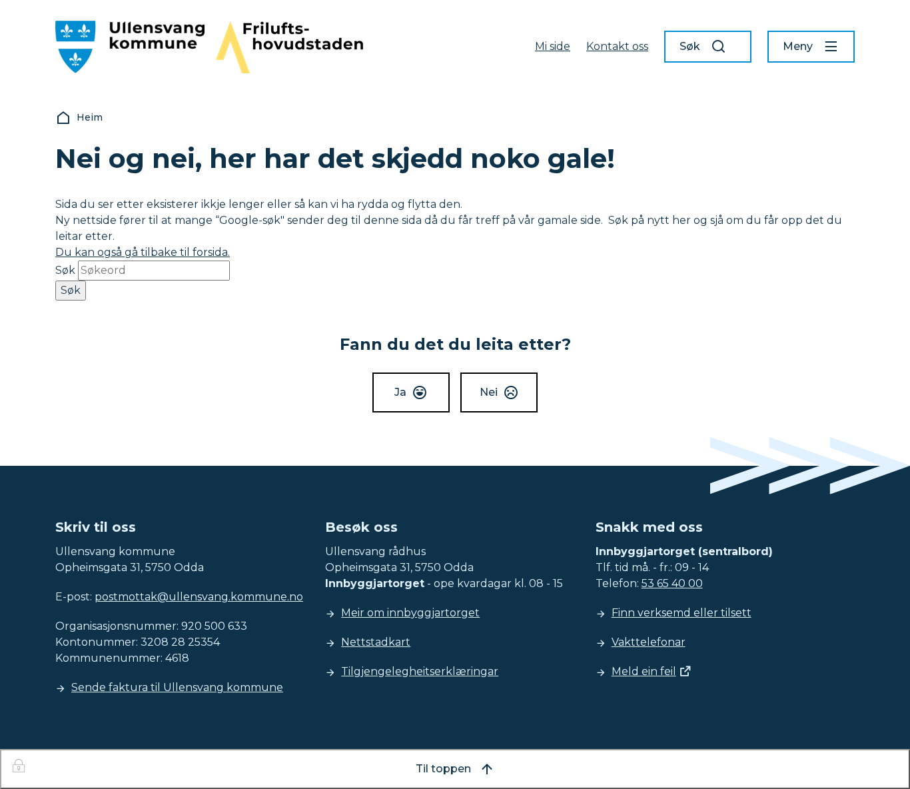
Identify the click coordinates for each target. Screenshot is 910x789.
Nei (489, 392)
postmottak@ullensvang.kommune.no (199, 596)
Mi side (552, 46)
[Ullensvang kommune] (130, 47)
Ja (400, 392)
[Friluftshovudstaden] (289, 47)
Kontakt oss (617, 46)
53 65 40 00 (672, 583)
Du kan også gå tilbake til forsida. (142, 252)
